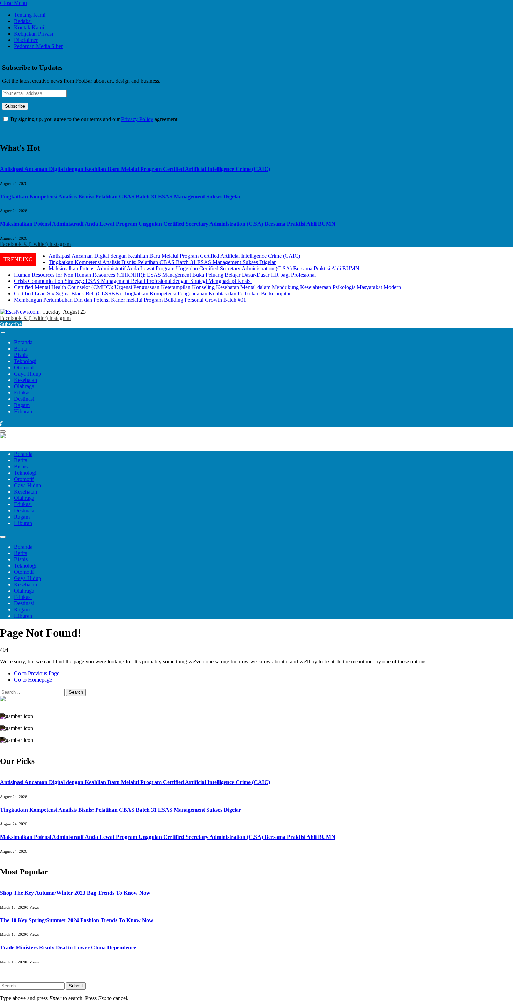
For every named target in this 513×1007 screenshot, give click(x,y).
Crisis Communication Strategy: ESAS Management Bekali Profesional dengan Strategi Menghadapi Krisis (133, 281)
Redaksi (23, 21)
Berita (20, 349)
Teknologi (25, 361)
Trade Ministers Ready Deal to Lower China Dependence (68, 947)
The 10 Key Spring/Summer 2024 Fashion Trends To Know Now (76, 920)
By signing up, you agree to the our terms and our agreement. (94, 119)
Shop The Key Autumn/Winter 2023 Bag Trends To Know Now (75, 893)
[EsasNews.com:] (21, 312)
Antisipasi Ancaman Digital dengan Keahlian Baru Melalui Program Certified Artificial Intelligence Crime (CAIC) (135, 169)
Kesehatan (25, 380)
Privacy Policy (137, 119)
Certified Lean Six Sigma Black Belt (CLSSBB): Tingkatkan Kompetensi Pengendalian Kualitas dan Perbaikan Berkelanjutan (153, 293)
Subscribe (11, 324)
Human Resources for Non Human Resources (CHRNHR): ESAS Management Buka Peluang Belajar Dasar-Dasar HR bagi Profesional (165, 275)
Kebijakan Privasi (33, 34)
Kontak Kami (29, 27)
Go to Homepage (33, 680)
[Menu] (3, 332)
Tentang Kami (29, 15)
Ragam (22, 405)
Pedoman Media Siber (38, 46)
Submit (76, 986)
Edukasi (23, 393)
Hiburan (23, 411)
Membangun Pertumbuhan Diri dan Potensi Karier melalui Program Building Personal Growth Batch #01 (130, 300)
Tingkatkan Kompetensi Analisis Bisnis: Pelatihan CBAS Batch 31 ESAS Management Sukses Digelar (120, 197)
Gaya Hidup (27, 374)
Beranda (23, 342)
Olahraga (24, 386)
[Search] (1, 423)
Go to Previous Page (36, 673)
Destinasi (24, 399)
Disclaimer (26, 40)
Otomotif (24, 367)
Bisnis (21, 355)
